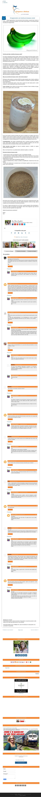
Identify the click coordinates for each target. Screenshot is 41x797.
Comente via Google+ (32, 251)
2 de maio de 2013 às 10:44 (23, 355)
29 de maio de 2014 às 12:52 (23, 566)
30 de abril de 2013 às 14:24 (23, 327)
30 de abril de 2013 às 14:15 (17, 312)
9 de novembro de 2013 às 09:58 (23, 492)
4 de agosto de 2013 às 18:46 (23, 424)
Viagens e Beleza (14, 514)
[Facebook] (16, 655)
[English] (11, 662)
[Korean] (29, 662)
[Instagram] (21, 655)
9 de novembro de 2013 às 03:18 (13, 481)
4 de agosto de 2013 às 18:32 (17, 414)
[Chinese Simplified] (27, 662)
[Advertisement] (11, 708)
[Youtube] (19, 655)
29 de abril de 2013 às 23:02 (23, 271)
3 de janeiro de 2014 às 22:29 (21, 514)
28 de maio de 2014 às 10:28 (15, 554)
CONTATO (5, 2)
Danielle (9, 257)
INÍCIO (4, 1)
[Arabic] (31, 662)
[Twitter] (26, 655)
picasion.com (21, 693)
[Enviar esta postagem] (4, 228)
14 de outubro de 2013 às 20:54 (15, 436)
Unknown (9, 283)
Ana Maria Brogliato (17, 221)
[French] (13, 662)
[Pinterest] (24, 655)
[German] (15, 662)
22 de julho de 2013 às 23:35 (23, 375)
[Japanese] (25, 662)
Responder (10, 266)
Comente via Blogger (9, 251)
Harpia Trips (7, 667)
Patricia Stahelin (11, 312)
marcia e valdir (10, 414)
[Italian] (19, 662)
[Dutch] (21, 662)
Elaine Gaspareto (23, 795)
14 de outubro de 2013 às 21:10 (23, 446)
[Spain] (17, 662)
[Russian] (23, 662)
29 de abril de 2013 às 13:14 (14, 257)
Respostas (9, 268)
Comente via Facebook (20, 251)
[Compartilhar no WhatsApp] (29, 233)
